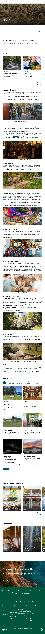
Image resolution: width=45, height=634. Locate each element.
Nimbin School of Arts (13, 196)
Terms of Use (4, 616)
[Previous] (37, 513)
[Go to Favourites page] (43, 1)
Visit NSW (4, 605)
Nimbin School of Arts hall (12, 134)
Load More (6, 469)
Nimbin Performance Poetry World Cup (12, 133)
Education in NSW (21, 615)
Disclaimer (4, 610)
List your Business (22, 611)
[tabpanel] (22, 12)
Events (11, 614)
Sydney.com (28, 608)
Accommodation (6, 336)
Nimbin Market (28, 235)
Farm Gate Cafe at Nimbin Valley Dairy (32, 269)
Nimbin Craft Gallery (35, 193)
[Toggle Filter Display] (4, 382)
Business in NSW (21, 613)
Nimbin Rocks (29, 307)
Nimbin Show (15, 136)
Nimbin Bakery (16, 269)
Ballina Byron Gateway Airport (23, 371)
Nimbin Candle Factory (7, 199)
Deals (11, 618)
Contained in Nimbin (19, 339)
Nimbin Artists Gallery (24, 193)
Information (21, 605)
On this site (12, 605)
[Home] (7, 1)
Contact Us (4, 608)
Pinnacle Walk (14, 304)
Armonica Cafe (23, 267)
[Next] (40, 513)
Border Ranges (19, 299)
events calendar (35, 137)
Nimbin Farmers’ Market (18, 234)
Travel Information (20, 609)
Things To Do (12, 610)
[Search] (40, 2)
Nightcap (8, 299)
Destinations (12, 608)
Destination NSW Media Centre (29, 618)
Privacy (3, 612)
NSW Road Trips (13, 612)
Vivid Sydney (29, 620)
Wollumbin (12, 299)
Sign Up (5, 579)
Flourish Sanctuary (10, 340)
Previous (37, 83)
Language (38, 605)
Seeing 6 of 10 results (38, 472)
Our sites (28, 605)
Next (40, 83)
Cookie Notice (5, 614)
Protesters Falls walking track (31, 301)
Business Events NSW (29, 614)
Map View (7, 472)
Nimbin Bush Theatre (32, 202)
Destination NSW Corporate (29, 611)
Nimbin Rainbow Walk (21, 168)
